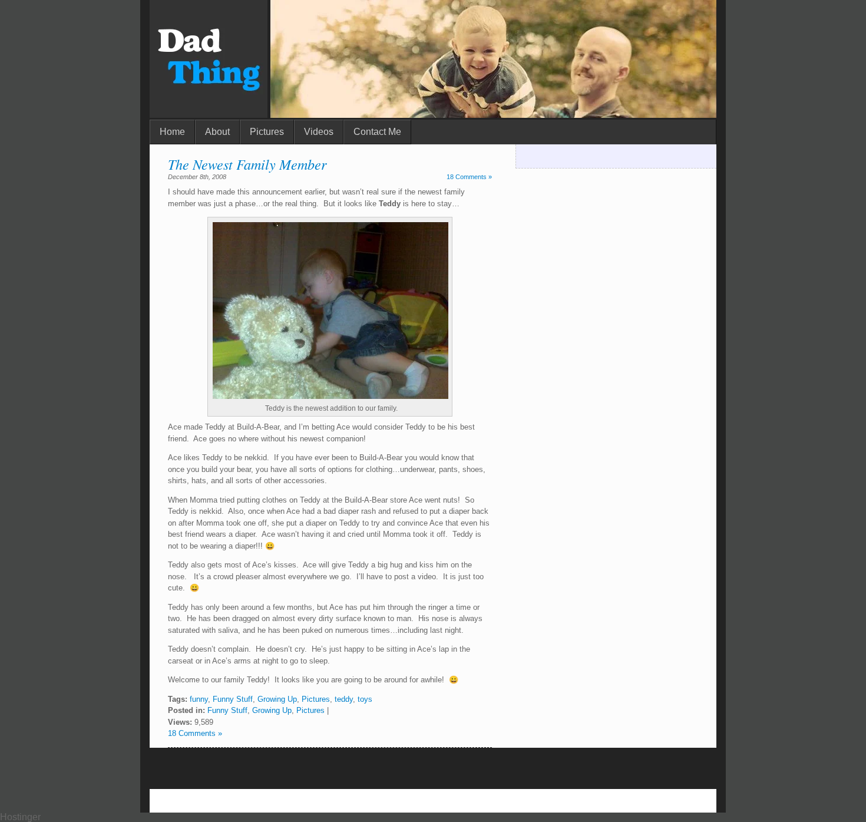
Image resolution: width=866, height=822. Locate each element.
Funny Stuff (233, 699)
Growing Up (277, 699)
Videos (318, 132)
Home (172, 132)
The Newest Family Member (247, 163)
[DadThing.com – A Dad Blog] (208, 115)
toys (365, 699)
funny (199, 699)
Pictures (267, 132)
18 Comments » (469, 176)
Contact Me (377, 132)
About (217, 132)
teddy (344, 699)
